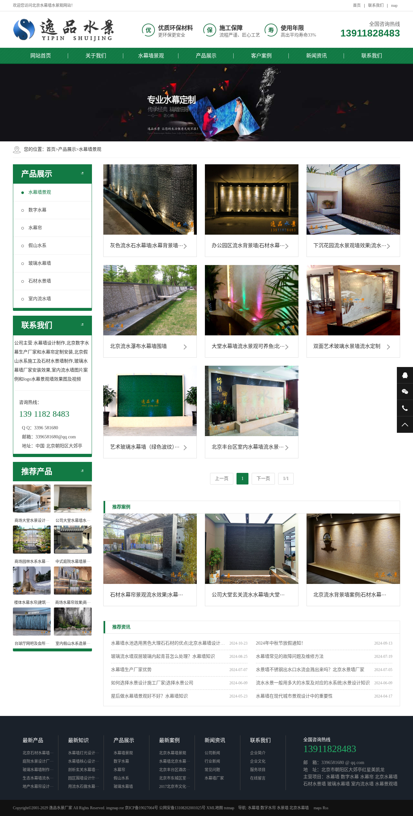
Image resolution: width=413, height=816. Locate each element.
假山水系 (37, 245)
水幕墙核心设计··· (83, 761)
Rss (325, 808)
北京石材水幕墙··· (38, 753)
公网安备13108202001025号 (182, 808)
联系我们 (376, 5)
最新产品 (33, 740)
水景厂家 (64, 808)
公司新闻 (212, 753)
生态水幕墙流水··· (38, 778)
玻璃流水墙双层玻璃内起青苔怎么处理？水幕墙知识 (163, 656)
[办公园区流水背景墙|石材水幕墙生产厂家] (251, 199)
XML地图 (214, 808)
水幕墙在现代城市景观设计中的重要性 (294, 696)
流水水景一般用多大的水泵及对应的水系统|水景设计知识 (313, 682)
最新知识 (78, 740)
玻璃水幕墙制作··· (38, 770)
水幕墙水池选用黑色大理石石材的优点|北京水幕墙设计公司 (170, 643)
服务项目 (258, 770)
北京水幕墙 (299, 808)
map (394, 5)
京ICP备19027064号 (141, 808)
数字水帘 (268, 808)
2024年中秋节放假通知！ (281, 643)
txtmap (229, 808)
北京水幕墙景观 (172, 753)
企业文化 (258, 761)
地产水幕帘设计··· (38, 786)
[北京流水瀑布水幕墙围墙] (150, 300)
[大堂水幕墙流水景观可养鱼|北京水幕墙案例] (251, 300)
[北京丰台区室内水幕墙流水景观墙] (251, 401)
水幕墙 (253, 808)
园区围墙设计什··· (83, 778)
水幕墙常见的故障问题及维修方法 (290, 656)
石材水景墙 (39, 281)
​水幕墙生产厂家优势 (131, 669)
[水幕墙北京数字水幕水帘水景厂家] (64, 29)
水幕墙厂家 (214, 778)
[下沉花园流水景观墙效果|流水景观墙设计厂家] (353, 199)
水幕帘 (35, 227)
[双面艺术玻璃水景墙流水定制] (353, 300)
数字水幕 (37, 210)
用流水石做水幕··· (83, 786)
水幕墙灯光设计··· (83, 753)
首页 (357, 5)
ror (121, 808)
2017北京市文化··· (174, 786)
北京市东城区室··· (174, 778)
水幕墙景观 (151, 55)
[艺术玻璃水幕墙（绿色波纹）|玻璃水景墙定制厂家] (150, 401)
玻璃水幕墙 (39, 263)
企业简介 (258, 753)
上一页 (221, 478)
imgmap (112, 808)
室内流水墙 (39, 298)
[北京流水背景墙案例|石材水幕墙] (353, 549)
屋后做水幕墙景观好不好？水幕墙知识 (149, 696)
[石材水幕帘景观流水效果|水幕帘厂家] (150, 549)
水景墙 (282, 808)
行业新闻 (212, 761)
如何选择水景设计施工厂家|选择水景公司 (152, 682)
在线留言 (258, 778)
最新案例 (169, 740)
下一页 (263, 478)
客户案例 (261, 55)
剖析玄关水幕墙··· (83, 770)
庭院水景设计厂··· (38, 761)
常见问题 (212, 770)
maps (318, 808)
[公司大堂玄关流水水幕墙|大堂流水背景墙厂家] (251, 549)
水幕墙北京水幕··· (174, 761)
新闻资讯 (316, 55)
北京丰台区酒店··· (174, 770)
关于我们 (96, 55)
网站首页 (40, 55)
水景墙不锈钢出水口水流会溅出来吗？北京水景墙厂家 (310, 669)
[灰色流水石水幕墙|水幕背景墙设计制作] (150, 199)
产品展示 (206, 55)
